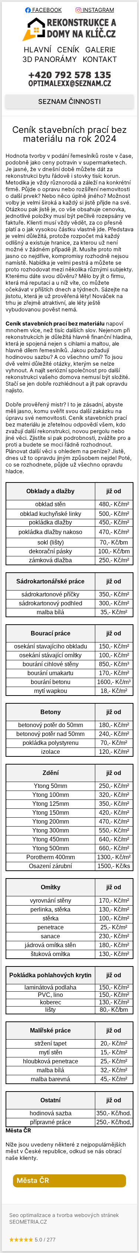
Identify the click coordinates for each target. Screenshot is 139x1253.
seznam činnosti (69, 101)
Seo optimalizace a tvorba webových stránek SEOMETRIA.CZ (64, 1218)
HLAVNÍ (37, 49)
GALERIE (100, 49)
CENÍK (68, 49)
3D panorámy (49, 59)
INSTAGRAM (97, 10)
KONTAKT (100, 59)
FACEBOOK (46, 10)
